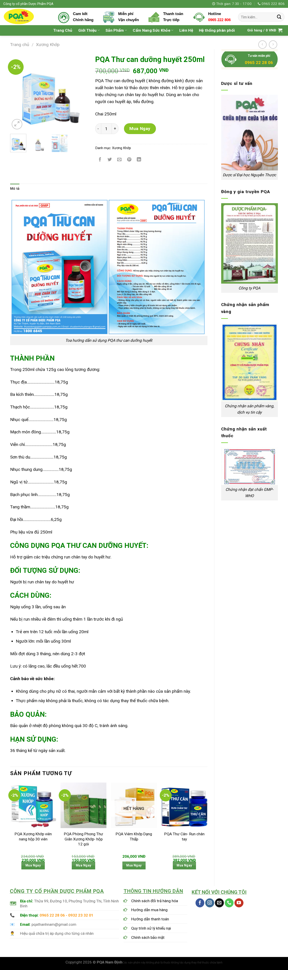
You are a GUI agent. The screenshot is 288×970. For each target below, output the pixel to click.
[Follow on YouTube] (238, 902)
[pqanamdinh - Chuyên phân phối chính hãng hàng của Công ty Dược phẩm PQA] (27, 16)
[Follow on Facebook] (200, 902)
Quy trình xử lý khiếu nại (151, 928)
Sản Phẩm (115, 30)
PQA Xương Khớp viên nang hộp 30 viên (33, 836)
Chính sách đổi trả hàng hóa (154, 901)
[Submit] (279, 17)
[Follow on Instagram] (209, 902)
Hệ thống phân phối (217, 30)
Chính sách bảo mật (147, 937)
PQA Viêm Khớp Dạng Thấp (134, 836)
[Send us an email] (219, 902)
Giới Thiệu (87, 30)
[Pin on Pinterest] (129, 159)
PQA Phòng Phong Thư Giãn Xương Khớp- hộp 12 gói (83, 839)
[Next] (81, 91)
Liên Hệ (186, 30)
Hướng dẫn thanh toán (150, 919)
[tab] (15, 189)
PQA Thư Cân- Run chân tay (184, 836)
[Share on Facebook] (100, 159)
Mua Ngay (140, 128)
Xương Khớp (48, 44)
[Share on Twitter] (109, 159)
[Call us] (229, 902)
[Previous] (17, 91)
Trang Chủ (62, 30)
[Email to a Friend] (119, 159)
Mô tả (15, 189)
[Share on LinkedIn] (139, 159)
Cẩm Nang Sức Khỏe (151, 30)
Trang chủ (19, 44)
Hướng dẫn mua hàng (149, 910)
